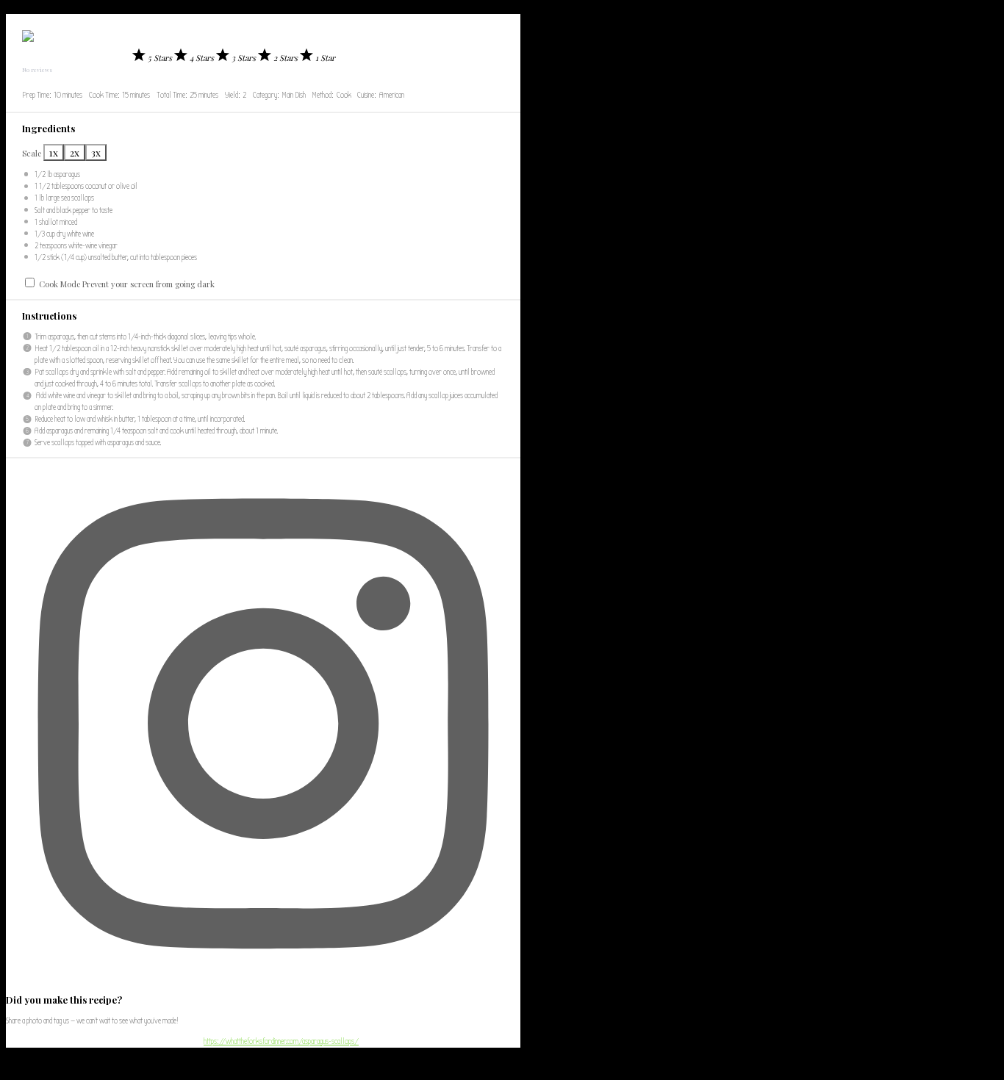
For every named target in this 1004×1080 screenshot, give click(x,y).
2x (74, 152)
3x (96, 152)
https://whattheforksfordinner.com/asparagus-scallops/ (281, 1041)
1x (53, 152)
